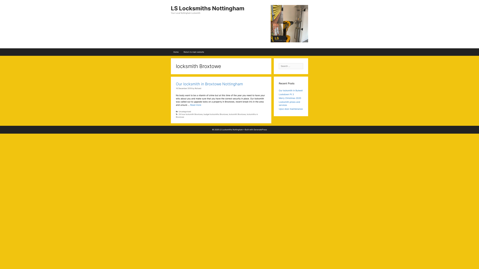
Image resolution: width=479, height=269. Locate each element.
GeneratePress (260, 129)
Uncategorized (185, 111)
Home (176, 52)
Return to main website (194, 52)
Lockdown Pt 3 (286, 94)
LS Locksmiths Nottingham (207, 8)
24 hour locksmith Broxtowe (191, 114)
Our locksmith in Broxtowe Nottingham (209, 84)
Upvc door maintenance (291, 109)
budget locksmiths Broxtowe (216, 114)
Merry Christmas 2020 (290, 98)
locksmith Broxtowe (237, 114)
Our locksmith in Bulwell (291, 90)
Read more (195, 105)
